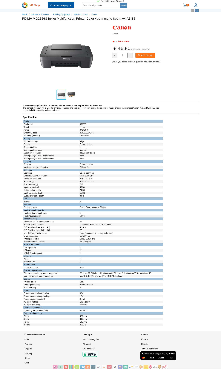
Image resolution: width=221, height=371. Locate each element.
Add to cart (146, 55)
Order (27, 339)
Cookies (144, 344)
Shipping (28, 349)
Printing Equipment (61, 14)
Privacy (144, 339)
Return (27, 358)
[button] (107, 25)
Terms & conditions (149, 349)
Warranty (28, 353)
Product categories (91, 339)
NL (192, 10)
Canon (94, 14)
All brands (87, 344)
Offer (27, 363)
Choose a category (60, 5)
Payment (28, 344)
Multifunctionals (81, 14)
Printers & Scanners (40, 14)
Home (24, 14)
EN (197, 10)
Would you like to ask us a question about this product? (136, 62)
